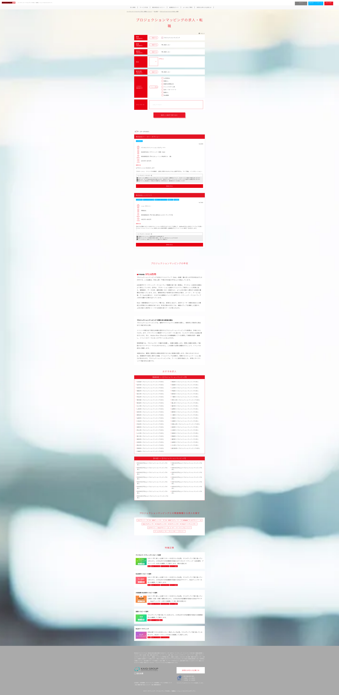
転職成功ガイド (174, 7)
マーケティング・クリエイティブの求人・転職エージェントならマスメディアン (170, 691)
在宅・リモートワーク (170, 89)
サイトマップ (149, 683)
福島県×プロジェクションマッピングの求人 (150, 391)
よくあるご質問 (187, 7)
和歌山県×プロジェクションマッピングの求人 (186, 424)
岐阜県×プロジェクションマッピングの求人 (150, 412)
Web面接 (166, 95)
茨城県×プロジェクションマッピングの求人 (185, 391)
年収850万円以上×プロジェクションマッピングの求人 (187, 487)
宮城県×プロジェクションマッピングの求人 (185, 385)
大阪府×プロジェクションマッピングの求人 (150, 421)
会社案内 (136, 683)
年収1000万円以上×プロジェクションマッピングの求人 (152, 497)
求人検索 (329, 2)
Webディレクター (162, 524)
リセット (202, 33)
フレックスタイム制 (169, 87)
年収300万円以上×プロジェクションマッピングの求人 (152, 464)
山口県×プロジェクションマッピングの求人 (150, 433)
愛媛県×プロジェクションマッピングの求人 (185, 436)
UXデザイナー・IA (196, 520)
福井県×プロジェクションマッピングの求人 (185, 406)
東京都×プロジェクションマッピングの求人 (150, 400)
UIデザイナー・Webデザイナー (157, 528)
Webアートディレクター (189, 524)
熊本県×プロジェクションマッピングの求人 (150, 445)
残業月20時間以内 (169, 84)
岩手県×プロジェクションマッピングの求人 (150, 385)
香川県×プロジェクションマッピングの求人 (150, 436)
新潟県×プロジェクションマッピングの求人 (150, 403)
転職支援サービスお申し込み (315, 2)
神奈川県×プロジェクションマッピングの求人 (186, 400)
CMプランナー (142, 520)
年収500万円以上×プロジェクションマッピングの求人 (152, 473)
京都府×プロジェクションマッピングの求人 (185, 418)
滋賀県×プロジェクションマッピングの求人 (150, 418)
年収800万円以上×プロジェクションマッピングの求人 (152, 487)
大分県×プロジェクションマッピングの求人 (185, 445)
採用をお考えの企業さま (204, 7)
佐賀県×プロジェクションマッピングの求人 (150, 442)
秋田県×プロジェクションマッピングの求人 (150, 388)
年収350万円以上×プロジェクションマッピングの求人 (187, 464)
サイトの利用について (166, 683)
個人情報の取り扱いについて (142, 685)
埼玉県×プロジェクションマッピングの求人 (150, 397)
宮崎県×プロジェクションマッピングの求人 (150, 448)
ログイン (301, 2)
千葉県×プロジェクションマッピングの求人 (185, 397)
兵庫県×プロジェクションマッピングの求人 (185, 421)
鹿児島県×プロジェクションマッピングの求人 (186, 448)
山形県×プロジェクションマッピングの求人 (185, 388)
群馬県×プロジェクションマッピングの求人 (185, 394)
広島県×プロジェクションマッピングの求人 (185, 430)
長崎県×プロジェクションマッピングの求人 (185, 442)
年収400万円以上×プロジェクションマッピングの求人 (152, 468)
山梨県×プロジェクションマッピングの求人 (150, 409)
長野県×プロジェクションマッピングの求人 (185, 409)
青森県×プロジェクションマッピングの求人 (185, 382)
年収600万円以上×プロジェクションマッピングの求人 (152, 478)
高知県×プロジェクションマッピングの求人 (150, 439)
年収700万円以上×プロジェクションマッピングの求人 (152, 482)
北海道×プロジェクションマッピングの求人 (150, 382)
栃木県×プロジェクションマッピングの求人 (150, 394)
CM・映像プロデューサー (172, 520)
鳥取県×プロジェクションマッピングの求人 (150, 427)
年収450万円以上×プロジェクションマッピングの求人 (187, 468)
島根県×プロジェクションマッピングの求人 (185, 427)
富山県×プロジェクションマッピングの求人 (185, 403)
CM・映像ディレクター (155, 520)
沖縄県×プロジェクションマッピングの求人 (150, 451)
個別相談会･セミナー (158, 7)
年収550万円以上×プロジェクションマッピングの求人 (187, 473)
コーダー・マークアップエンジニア (180, 528)
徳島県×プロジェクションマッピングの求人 (185, 433)
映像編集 (185, 520)
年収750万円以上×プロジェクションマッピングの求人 (187, 482)
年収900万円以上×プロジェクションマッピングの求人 (152, 492)
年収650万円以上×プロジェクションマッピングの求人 (187, 478)
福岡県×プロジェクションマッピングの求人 (185, 439)
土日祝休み (167, 78)
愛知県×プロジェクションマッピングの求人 (150, 415)
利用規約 (156, 683)
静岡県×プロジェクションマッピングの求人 (185, 412)
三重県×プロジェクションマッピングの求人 (185, 415)
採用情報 (142, 683)
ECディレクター (175, 524)
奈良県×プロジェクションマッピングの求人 (150, 424)
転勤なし (166, 92)
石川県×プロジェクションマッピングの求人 (150, 406)
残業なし (166, 81)
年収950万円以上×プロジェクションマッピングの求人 (187, 492)
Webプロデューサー (148, 524)
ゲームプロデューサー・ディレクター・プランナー (169, 531)
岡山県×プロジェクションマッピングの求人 (150, 430)
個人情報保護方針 (156, 685)
